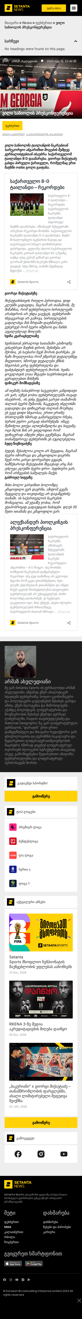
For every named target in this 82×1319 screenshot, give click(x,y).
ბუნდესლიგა (28, 841)
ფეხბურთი (44, 23)
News (27, 23)
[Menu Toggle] (73, 8)
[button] (75, 41)
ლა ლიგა (26, 855)
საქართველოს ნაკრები (44, 134)
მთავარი (12, 23)
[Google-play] (29, 1279)
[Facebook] (4, 1279)
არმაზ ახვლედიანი (25, 61)
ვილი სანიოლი (13, 134)
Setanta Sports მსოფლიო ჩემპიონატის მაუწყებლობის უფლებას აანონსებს (40, 962)
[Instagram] (10, 1279)
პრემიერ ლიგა (30, 827)
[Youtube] (16, 1279)
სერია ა (24, 869)
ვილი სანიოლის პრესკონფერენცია (37, 113)
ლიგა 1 (24, 883)
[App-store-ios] (22, 1279)
